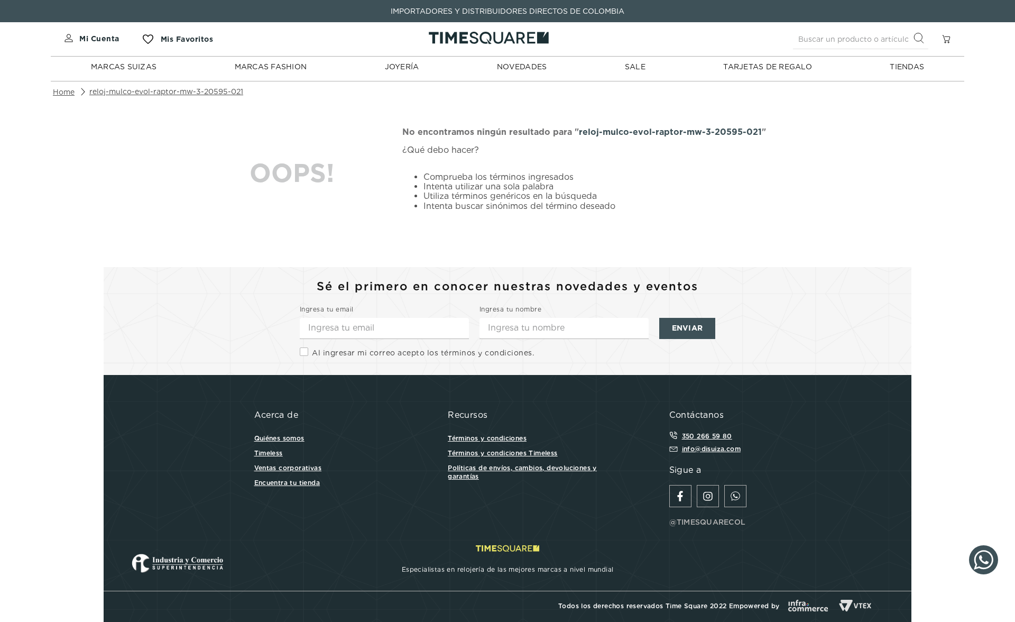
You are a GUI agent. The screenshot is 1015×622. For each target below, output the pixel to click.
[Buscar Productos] (921, 39)
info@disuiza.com (711, 449)
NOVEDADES (522, 66)
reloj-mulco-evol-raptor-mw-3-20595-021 (166, 91)
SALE (635, 66)
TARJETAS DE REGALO (767, 66)
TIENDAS (907, 66)
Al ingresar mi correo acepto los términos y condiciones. (423, 353)
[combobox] (860, 39)
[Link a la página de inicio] (64, 92)
